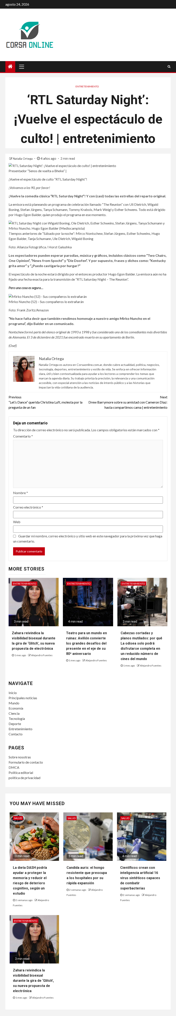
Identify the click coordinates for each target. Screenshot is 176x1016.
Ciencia (14, 713)
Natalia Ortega (23, 158)
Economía (16, 708)
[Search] (169, 66)
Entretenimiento (87, 86)
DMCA (14, 767)
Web (16, 522)
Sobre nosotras (20, 757)
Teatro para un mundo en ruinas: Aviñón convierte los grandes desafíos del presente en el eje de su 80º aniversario (86, 643)
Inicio (13, 693)
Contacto (16, 734)
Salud (18, 818)
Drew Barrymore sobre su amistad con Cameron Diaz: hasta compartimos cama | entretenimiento (127, 402)
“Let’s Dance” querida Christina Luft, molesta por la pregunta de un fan (45, 402)
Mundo (14, 703)
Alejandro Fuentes (42, 655)
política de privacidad (24, 778)
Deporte (15, 724)
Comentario (23, 436)
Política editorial (21, 772)
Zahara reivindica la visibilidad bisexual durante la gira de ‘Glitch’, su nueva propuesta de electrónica (33, 980)
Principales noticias (23, 698)
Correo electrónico (28, 507)
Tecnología (17, 718)
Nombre (20, 493)
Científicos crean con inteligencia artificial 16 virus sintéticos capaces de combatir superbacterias (140, 878)
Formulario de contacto (26, 762)
